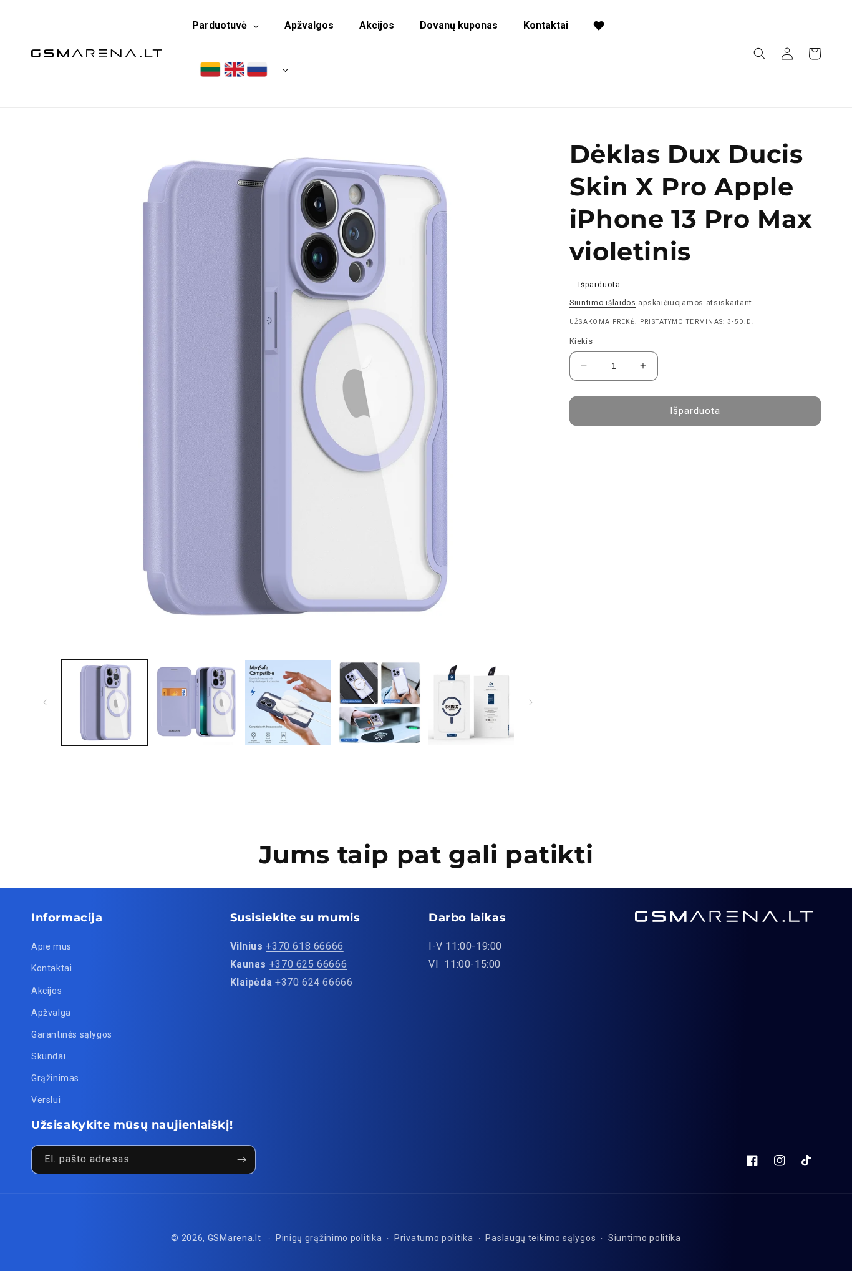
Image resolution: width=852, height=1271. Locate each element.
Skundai (48, 1056)
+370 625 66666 (308, 964)
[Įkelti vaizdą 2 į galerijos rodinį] (196, 702)
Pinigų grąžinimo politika (329, 1238)
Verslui (46, 1100)
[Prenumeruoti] (241, 1159)
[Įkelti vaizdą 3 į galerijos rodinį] (288, 702)
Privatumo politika (433, 1238)
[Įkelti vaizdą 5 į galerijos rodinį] (471, 702)
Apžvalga (51, 1013)
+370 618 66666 (304, 946)
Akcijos (46, 991)
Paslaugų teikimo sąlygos (540, 1238)
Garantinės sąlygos (71, 1034)
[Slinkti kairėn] (45, 702)
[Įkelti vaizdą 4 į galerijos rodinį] (379, 702)
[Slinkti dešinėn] (531, 702)
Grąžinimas (55, 1078)
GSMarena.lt (234, 1238)
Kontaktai (51, 968)
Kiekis (581, 341)
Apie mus (51, 946)
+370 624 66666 (313, 982)
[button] (759, 53)
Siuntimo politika (644, 1238)
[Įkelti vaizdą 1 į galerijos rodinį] (104, 702)
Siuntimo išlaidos (602, 302)
